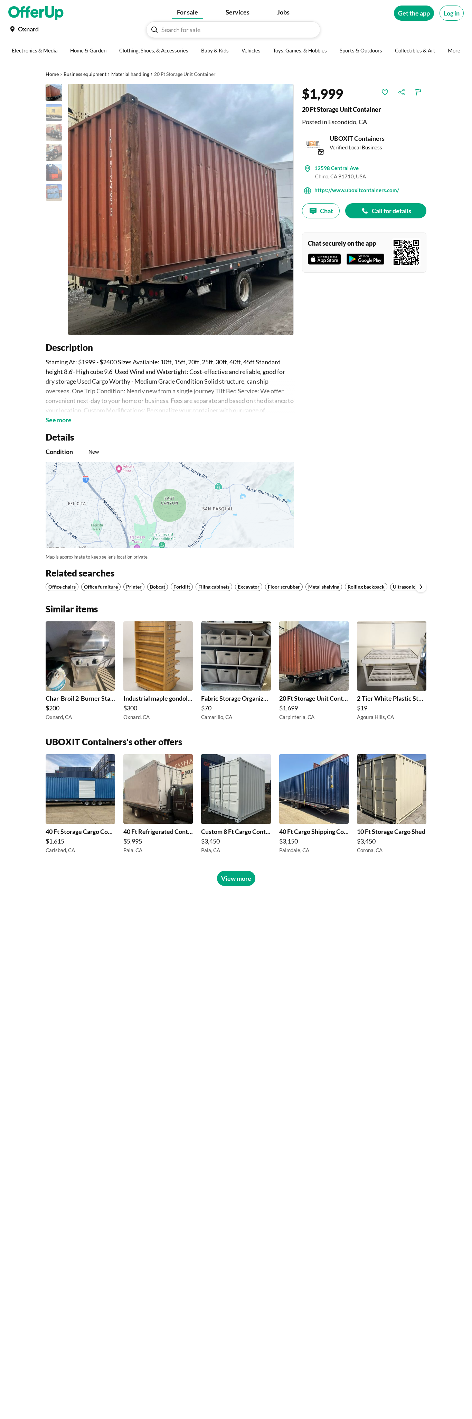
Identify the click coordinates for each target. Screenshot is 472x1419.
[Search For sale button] (154, 30)
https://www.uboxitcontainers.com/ (356, 190)
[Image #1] (54, 92)
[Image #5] (54, 172)
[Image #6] (54, 192)
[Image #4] (54, 152)
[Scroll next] (420, 586)
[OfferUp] (36, 13)
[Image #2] (54, 112)
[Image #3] (54, 132)
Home (52, 74)
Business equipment (85, 74)
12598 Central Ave (336, 168)
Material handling (130, 74)
